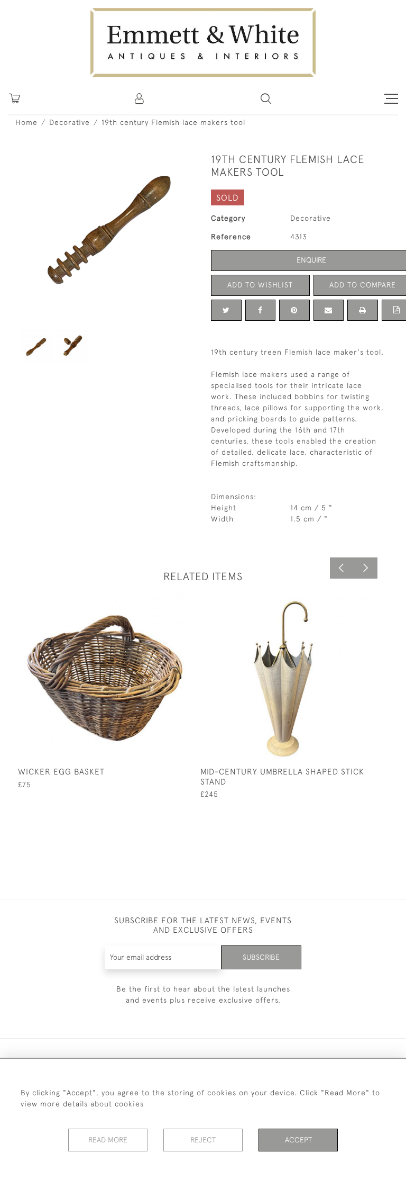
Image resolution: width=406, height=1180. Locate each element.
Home (26, 122)
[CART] (14, 98)
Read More (107, 1140)
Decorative (69, 122)
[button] (266, 98)
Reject (203, 1140)
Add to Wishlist (260, 285)
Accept (298, 1140)
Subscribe (261, 957)
